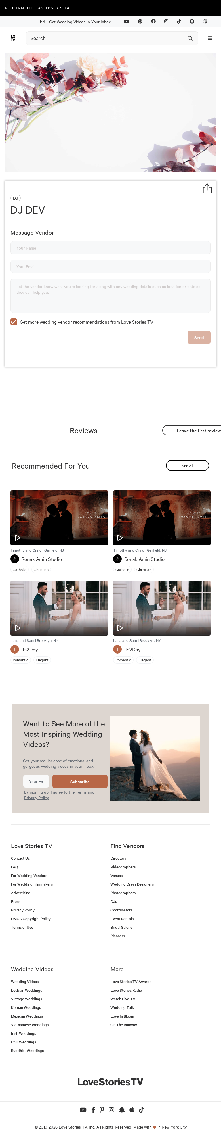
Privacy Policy (36, 797)
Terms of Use (22, 927)
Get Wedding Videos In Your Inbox (80, 21)
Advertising (21, 892)
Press (15, 901)
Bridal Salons (121, 927)
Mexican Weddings (27, 1016)
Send (199, 337)
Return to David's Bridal (39, 8)
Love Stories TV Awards (130, 981)
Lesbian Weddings (26, 990)
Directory (118, 858)
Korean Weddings (26, 1007)
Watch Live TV (122, 998)
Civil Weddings (23, 1042)
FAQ (14, 867)
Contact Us (20, 858)
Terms (81, 792)
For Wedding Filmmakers (32, 884)
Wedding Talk (122, 1007)
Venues (116, 875)
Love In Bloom (122, 1016)
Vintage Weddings (26, 998)
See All (187, 465)
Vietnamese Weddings (30, 1024)
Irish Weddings (23, 1033)
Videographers (123, 867)
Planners (117, 936)
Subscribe (80, 781)
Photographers (123, 892)
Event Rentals (122, 918)
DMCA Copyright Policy (31, 918)
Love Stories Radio (126, 990)
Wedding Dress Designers (132, 884)
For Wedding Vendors (29, 875)
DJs (113, 901)
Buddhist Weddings (27, 1050)
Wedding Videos (25, 981)
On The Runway (123, 1024)
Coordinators (121, 910)
